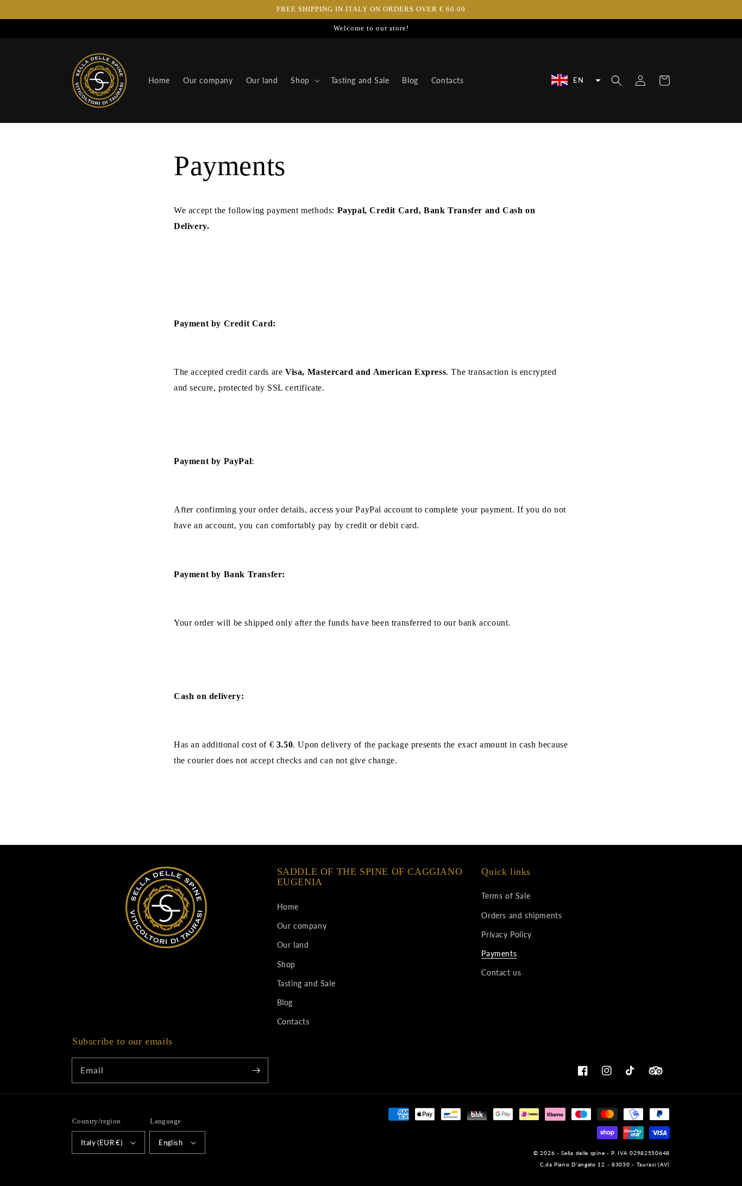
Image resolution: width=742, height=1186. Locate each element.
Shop (286, 964)
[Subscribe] (256, 1070)
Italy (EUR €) (101, 1142)
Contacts (293, 1021)
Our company (302, 925)
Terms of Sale (505, 895)
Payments (499, 953)
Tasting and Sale (306, 983)
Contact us (501, 972)
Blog (285, 1002)
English (171, 1142)
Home (288, 906)
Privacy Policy (506, 934)
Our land (293, 944)
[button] (575, 80)
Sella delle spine (583, 1153)
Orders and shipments (521, 915)
